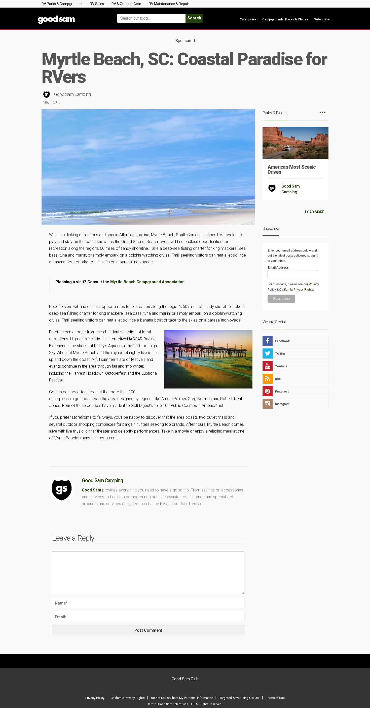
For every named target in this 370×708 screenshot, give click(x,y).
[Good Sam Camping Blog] (72, 16)
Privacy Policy (94, 698)
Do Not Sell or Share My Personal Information (182, 698)
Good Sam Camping (72, 94)
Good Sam (91, 490)
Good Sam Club (185, 679)
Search (194, 18)
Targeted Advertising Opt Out (239, 698)
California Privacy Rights (296, 289)
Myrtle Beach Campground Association (147, 281)
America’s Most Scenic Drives (292, 169)
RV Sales (97, 4)
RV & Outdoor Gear (126, 4)
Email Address (278, 267)
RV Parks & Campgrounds (62, 4)
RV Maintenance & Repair (169, 4)
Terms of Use (275, 698)
